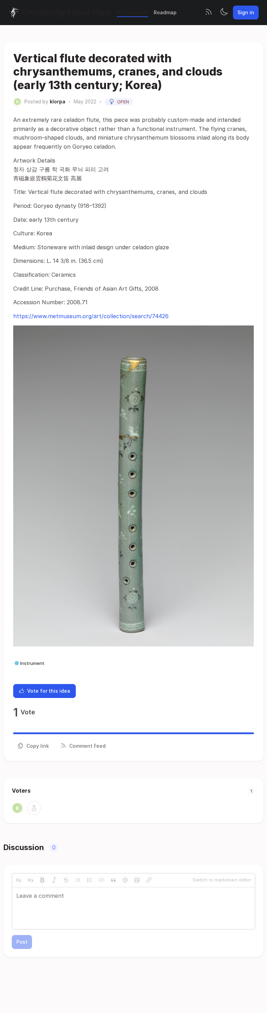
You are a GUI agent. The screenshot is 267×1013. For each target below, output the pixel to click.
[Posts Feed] (208, 12)
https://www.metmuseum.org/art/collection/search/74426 (91, 316)
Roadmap (165, 12)
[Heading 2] (19, 880)
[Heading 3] (30, 880)
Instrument (32, 663)
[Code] (101, 880)
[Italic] (54, 880)
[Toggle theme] (224, 12)
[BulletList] (78, 880)
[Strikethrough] (66, 880)
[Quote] (113, 880)
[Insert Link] (149, 880)
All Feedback (132, 12)
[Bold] (42, 880)
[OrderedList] (89, 880)
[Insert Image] (137, 880)
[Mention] (125, 880)
